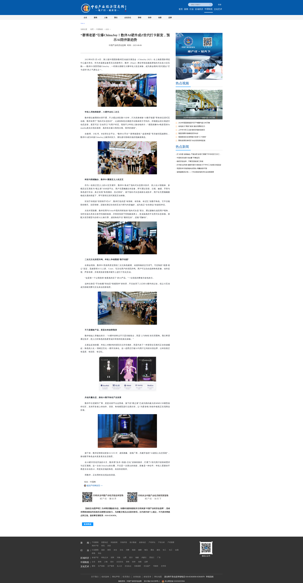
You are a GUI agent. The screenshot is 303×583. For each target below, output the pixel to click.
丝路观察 (137, 566)
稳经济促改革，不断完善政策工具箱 (190, 161)
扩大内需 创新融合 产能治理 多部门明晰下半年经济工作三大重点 (200, 154)
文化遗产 (147, 566)
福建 (137, 557)
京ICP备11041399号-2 (152, 581)
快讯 (103, 546)
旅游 (103, 550)
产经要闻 (95, 542)
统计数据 (133, 542)
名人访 (119, 566)
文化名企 (128, 566)
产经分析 (161, 542)
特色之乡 (104, 557)
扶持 (149, 17)
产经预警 (171, 542)
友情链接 (137, 577)
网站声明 (116, 577)
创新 (160, 17)
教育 (109, 550)
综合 (99, 553)
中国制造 (209, 9)
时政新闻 (114, 542)
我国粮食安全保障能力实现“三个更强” (192, 137)
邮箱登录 (147, 577)
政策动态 (142, 542)
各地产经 (95, 557)
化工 (170, 550)
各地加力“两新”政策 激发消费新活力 (191, 126)
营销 (139, 17)
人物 (105, 17)
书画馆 (155, 566)
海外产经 (95, 546)
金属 (176, 550)
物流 (146, 550)
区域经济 (199, 9)
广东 (158, 557)
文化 (121, 550)
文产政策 (101, 566)
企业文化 (127, 17)
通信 (152, 550)
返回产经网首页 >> (95, 486)
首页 (181, 9)
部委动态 (104, 542)
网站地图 (158, 577)
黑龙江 (151, 557)
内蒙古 (144, 557)
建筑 (158, 550)
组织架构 (105, 577)
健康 (140, 550)
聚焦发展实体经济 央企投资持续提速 (191, 140)
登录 (219, 5)
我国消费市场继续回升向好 (188, 133)
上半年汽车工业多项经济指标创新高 (191, 130)
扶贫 (109, 546)
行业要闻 (95, 550)
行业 (192, 9)
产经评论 (152, 542)
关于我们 (95, 577)
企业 (85, 17)
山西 (124, 557)
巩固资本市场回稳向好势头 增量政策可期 (192, 168)
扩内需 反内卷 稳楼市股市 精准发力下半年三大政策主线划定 (199, 165)
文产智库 (110, 566)
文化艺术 (218, 9)
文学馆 (163, 566)
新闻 (186, 9)
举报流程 (210, 577)
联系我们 (126, 577)
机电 (93, 553)
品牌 (170, 17)
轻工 (164, 550)
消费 (127, 550)
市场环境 (123, 542)
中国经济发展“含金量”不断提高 (188, 158)
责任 (116, 17)
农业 (115, 550)
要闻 (93, 566)
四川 (131, 557)
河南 (118, 557)
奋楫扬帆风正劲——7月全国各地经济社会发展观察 (195, 172)
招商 (112, 557)
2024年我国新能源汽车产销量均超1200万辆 (194, 123)
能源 (133, 550)
